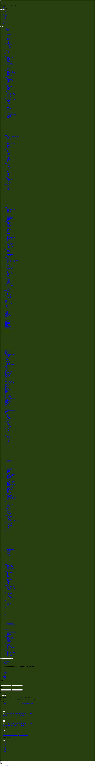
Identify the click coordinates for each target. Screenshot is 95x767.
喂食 (8, 31)
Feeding (8, 45)
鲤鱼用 (6, 156)
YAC (6, 404)
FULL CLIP (9, 110)
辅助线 (6, 135)
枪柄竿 (6, 564)
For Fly (8, 35)
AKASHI (8, 429)
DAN (8, 154)
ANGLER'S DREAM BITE (12, 497)
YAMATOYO (7, 405)
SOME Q (6, 379)
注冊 (3, 24)
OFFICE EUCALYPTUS (9, 364)
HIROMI (8, 230)
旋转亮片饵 (7, 480)
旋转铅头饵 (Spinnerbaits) (9, 487)
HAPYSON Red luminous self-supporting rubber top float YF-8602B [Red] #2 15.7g (15, 715)
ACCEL (8, 279)
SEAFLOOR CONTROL (9, 371)
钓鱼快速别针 (9, 286)
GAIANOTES (7, 322)
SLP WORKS (7, 375)
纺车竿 (6, 592)
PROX (8, 545)
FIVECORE (7, 320)
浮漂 (6, 207)
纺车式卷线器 (7, 555)
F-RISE (8, 456)
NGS (6, 358)
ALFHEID (9, 477)
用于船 (8, 32)
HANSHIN (7, 327)
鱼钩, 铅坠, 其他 (6, 661)
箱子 (6, 70)
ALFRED (9, 58)
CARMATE (7, 306)
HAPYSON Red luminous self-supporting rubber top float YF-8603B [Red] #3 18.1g (15, 725)
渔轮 (3, 529)
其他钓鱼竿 (7, 571)
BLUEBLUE (9, 463)
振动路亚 (6, 515)
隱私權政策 (5, 15)
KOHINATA (7, 336)
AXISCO (8, 74)
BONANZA (7, 300)
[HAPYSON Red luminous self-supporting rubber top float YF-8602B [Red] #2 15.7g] (18, 713)
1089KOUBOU (10, 523)
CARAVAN (7, 305)
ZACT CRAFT (7, 409)
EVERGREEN (9, 108)
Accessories (7, 29)
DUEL (8, 137)
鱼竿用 (6, 112)
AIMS (8, 567)
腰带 (6, 600)
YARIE (6, 406)
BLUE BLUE (9, 416)
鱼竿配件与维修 (8, 585)
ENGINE (6, 313)
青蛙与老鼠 (7, 428)
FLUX (6, 321)
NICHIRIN (9, 182)
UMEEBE (7, 399)
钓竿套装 (6, 578)
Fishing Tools (7, 43)
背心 (6, 650)
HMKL (6, 329)
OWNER (8, 219)
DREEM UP (9, 67)
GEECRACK (7, 323)
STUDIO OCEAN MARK (9, 382)
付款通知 (4, 16)
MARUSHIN (7, 347)
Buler (6, 214)
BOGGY (8, 282)
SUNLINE (7, 384)
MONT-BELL (7, 350)
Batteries (8, 39)
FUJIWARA (9, 203)
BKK (8, 610)
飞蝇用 (6, 163)
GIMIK (6, 324)
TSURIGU (7, 397)
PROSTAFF (7, 366)
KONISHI (7, 337)
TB (5, 387)
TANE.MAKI (7, 386)
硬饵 (6, 522)
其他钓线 (6, 177)
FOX (8, 109)
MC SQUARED (8, 348)
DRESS (8, 68)
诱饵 (3, 413)
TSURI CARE (7, 394)
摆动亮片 (6, 494)
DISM (6, 310)
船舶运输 (4, 17)
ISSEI (8, 212)
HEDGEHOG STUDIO (9, 328)
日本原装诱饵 (10, 0)
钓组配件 (6, 278)
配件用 (6, 91)
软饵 (6, 473)
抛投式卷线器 (7, 530)
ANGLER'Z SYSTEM (11, 498)
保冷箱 (6, 84)
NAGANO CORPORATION (10, 354)
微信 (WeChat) (5, 21)
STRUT (6, 383)
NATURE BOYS (8, 357)
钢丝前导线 (7, 198)
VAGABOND (7, 400)
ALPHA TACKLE (10, 532)
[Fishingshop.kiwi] (3, 0)
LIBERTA (7, 339)
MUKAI (6, 353)
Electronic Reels (8, 537)
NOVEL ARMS (8, 363)
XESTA (6, 403)
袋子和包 (6, 56)
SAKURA (7, 369)
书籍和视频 (5, 53)
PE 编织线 (7, 184)
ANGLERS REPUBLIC (11, 72)
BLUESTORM (9, 640)
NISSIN (8, 544)
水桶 (6, 77)
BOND (6, 301)
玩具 (8, 52)
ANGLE (8, 59)
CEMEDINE (7, 307)
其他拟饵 (6, 451)
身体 (6, 607)
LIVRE (6, 341)
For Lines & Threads (10, 48)
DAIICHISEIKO (10, 65)
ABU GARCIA (10, 57)
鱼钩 (6, 257)
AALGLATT (9, 467)
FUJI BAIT (9, 167)
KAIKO (8, 226)
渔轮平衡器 (9, 551)
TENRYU (6, 388)
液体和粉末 (5, 290)
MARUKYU (7, 345)
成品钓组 (6, 271)
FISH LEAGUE (8, 318)
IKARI (6, 330)
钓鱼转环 (9, 288)
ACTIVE (8, 236)
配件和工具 (5, 28)
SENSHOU (7, 372)
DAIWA (8, 66)
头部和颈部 (7, 629)
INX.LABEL (7, 331)
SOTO (6, 380)
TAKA (6, 385)
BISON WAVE (9, 79)
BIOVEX (8, 462)
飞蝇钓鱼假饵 (7, 421)
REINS (6, 367)
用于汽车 (9, 34)
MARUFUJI (9, 161)
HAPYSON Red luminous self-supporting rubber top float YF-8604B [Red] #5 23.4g (15, 735)
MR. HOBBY (7, 352)
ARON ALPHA (8, 295)
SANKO (6, 370)
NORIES (6, 362)
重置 (1, 695)
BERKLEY (9, 150)
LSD (8, 648)
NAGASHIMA (7, 355)
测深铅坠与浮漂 (10, 254)
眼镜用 (6, 98)
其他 (8, 51)
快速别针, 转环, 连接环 (9, 285)
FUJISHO (9, 426)
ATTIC (8, 415)
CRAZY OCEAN (10, 116)
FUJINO (8, 168)
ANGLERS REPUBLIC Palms (12, 447)
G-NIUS (8, 535)
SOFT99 (6, 378)
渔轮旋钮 (9, 553)
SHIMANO (7, 374)
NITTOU (6, 360)
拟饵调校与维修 (8, 437)
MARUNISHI (7, 346)
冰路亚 (6, 435)
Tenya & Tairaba (8, 508)
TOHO (6, 392)
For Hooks (9, 47)
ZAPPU (6, 411)
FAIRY (8, 425)
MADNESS (7, 344)
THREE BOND (8, 389)
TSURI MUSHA (8, 395)
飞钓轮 (6, 540)
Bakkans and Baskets (8, 63)
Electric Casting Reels (11, 538)
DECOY (8, 178)
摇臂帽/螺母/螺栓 (10, 549)
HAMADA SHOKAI (11, 209)
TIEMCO (6, 390)
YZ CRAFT (7, 408)
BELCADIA (7, 298)
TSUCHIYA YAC (8, 393)
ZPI (5, 412)
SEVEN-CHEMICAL (9, 373)
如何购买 (4, 670)
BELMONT (9, 78)
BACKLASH (9, 75)
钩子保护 (6, 119)
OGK (8, 583)
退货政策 (4, 19)
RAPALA (9, 436)
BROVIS (8, 512)
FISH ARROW (7, 317)
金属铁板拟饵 (7, 444)
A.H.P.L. (8, 524)
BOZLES (8, 195)
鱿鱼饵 (6, 501)
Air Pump (8, 38)
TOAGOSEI (7, 391)
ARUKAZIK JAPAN (11, 143)
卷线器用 (6, 105)
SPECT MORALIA (8, 381)
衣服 (3, 599)
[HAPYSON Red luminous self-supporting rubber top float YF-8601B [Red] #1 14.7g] (18, 703)
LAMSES (9, 646)
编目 (1, 26)
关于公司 (4, 11)
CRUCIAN (9, 144)
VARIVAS (7, 402)
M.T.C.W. (6, 343)
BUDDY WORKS (10, 100)
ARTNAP (9, 130)
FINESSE (9, 123)
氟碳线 (6, 149)
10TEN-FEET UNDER (11, 474)
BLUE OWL (9, 611)
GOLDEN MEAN (8, 326)
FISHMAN (7, 319)
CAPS (8, 165)
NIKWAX (6, 359)
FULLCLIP (9, 102)
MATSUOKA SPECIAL (11, 140)
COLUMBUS (7, 308)
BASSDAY (9, 460)
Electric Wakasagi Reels (11, 539)
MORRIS (6, 351)
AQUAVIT (9, 430)
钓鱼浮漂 (6, 242)
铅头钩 (6, 264)
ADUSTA (9, 265)
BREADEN (9, 115)
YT (5, 407)
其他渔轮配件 (9, 550)
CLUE (8, 433)
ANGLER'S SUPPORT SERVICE (13, 136)
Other (8, 41)
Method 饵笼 (9, 255)
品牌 (3, 14)
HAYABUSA (9, 139)
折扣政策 (4, 18)
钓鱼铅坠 (6, 235)
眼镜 (6, 614)
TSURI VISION (8, 396)
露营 (8, 30)
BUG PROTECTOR (8, 303)
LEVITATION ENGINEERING (10, 338)
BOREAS (9, 464)
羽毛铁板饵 (7, 414)
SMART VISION (8, 376)
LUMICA (9, 231)
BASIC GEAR (9, 61)
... (7, 36)
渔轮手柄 (9, 552)
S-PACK (6, 368)
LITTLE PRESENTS (8, 340)
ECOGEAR (7, 312)
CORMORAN (9, 513)
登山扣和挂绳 (9, 44)
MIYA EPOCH (9, 232)
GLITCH (6, 325)
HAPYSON (9, 210)
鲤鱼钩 (8, 250)
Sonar (8, 42)
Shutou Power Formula (11, 410)
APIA (8, 60)
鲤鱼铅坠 (9, 252)
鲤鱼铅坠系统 (9, 251)
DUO (8, 276)
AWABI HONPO (8, 296)
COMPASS (9, 603)
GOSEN (8, 147)
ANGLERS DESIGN (11, 93)
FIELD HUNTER (8, 315)
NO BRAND (7, 361)
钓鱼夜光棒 (7, 228)
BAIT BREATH (10, 238)
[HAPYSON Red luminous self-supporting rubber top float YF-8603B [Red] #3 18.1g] (18, 723)
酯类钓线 (6, 142)
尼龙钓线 (6, 170)
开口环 (8, 289)
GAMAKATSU (10, 88)
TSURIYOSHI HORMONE (10, 398)
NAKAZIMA (9, 233)
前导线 (6, 191)
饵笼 (6, 221)
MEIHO (8, 89)
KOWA (8, 645)
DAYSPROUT (9, 146)
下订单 (6, 765)
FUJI (8, 590)
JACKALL (9, 419)
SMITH (6, 377)
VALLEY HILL (8, 401)
